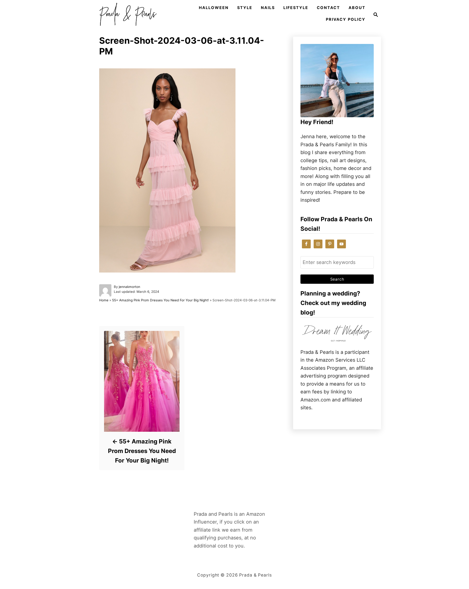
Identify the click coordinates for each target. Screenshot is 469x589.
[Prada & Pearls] (126, 14)
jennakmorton (129, 287)
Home (103, 300)
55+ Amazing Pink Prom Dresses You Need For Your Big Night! (160, 300)
